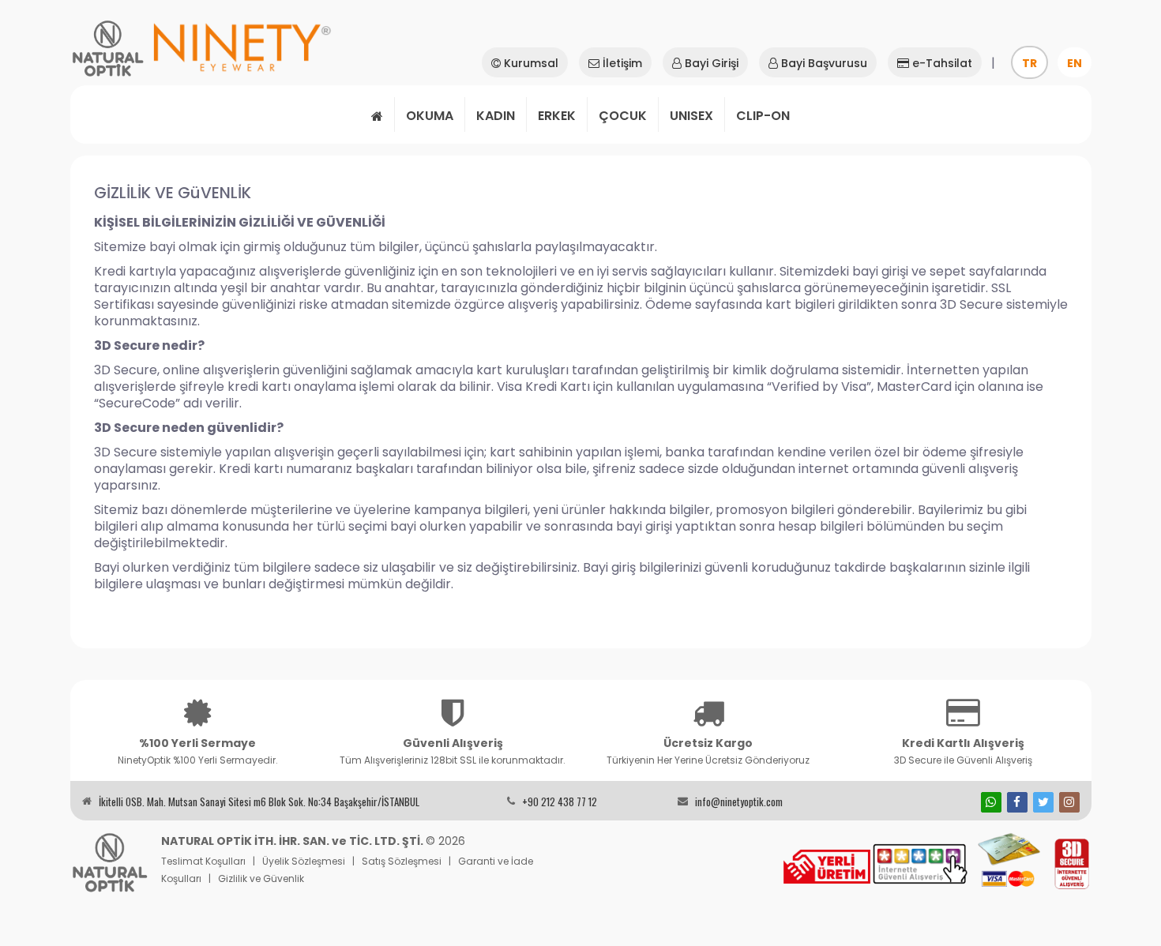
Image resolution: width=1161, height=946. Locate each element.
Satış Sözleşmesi (401, 861)
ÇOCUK (623, 116)
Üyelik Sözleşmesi (303, 861)
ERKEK (557, 116)
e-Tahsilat (940, 63)
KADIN (495, 116)
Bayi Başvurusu (822, 63)
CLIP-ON (763, 116)
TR (1029, 63)
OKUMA (429, 116)
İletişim (620, 63)
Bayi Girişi (710, 63)
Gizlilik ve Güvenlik (261, 878)
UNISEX (691, 116)
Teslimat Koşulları (203, 861)
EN (1074, 63)
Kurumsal (529, 63)
